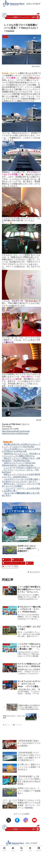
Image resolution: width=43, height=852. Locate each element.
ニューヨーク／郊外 (10, 566)
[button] (38, 508)
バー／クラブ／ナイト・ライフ (15, 563)
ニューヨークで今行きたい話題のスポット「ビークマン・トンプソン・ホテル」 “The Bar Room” (21, 470)
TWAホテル (34, 78)
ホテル (31, 563)
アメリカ (7, 560)
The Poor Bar (31, 301)
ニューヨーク (18, 560)
